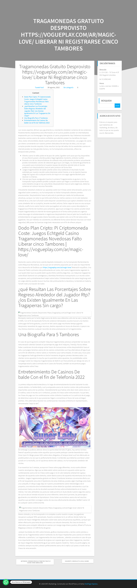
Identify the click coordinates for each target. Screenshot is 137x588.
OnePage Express (91, 584)
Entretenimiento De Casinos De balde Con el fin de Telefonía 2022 (37, 121)
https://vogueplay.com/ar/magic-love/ (57, 267)
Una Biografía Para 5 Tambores (36, 118)
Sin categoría (68, 87)
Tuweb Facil (39, 87)
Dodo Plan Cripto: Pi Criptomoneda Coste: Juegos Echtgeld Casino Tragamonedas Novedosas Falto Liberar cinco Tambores (37, 100)
